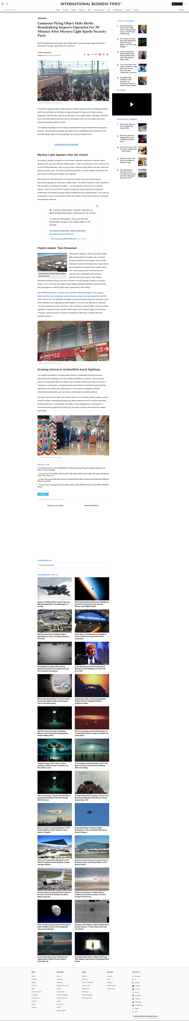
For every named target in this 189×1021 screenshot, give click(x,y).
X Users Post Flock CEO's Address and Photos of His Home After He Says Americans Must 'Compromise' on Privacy (128, 68)
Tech (108, 10)
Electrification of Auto (63, 985)
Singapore (110, 982)
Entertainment (117, 10)
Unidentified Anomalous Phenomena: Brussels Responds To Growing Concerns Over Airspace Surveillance (53, 669)
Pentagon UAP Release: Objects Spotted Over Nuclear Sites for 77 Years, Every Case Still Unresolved (92, 927)
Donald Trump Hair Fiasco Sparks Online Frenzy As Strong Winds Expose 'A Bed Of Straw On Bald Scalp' (128, 30)
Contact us (85, 979)
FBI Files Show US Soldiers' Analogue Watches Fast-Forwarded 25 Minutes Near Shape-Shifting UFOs (53, 733)
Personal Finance (99, 10)
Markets (73, 10)
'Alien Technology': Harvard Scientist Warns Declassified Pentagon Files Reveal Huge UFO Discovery (54, 798)
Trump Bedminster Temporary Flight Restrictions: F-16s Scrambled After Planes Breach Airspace (91, 830)
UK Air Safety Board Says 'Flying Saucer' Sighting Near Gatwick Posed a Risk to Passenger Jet (53, 959)
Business (82, 10)
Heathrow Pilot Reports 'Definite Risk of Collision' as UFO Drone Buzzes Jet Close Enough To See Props (90, 895)
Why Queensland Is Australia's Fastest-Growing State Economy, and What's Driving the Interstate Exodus (128, 174)
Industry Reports (61, 1010)
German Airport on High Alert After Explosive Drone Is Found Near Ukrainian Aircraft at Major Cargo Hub (54, 895)
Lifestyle (128, 10)
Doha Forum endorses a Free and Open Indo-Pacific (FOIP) (127, 126)
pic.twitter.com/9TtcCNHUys (61, 234)
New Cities (60, 1004)
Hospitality (60, 979)
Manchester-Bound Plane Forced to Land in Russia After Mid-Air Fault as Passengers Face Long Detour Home (54, 701)
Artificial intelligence (62, 995)
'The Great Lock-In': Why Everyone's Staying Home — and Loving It (128, 149)
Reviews (136, 10)
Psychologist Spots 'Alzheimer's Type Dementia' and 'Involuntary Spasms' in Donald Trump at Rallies (128, 81)
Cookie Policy (86, 988)
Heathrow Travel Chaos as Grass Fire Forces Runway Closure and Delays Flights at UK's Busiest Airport (91, 862)
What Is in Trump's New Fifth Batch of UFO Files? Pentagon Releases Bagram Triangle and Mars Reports (54, 862)
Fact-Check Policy (87, 998)
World (58, 10)
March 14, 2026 (81, 239)
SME (89, 10)
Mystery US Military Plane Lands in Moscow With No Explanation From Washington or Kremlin (54, 604)
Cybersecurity (61, 992)
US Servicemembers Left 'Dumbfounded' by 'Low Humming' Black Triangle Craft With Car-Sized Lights (92, 733)
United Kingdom (111, 985)
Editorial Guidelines (91, 505)
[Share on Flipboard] (96, 54)
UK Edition (182, 10)
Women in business (62, 998)
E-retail (59, 976)
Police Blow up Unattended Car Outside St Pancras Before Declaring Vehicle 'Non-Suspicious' (90, 636)
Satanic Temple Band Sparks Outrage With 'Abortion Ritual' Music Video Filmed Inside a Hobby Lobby (127, 55)
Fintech (59, 1007)
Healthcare (60, 982)
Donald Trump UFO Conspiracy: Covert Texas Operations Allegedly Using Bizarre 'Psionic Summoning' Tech (92, 798)
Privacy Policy (86, 985)
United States (111, 988)
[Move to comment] (107, 54)
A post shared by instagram (66, 144)
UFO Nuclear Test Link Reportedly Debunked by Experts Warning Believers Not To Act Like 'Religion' (128, 42)
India (108, 979)
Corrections (85, 992)
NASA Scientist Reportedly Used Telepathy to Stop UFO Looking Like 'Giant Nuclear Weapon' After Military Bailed (92, 604)
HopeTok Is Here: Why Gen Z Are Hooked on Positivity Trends (127, 160)
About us (84, 976)
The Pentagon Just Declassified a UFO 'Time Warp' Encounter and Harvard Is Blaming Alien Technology (91, 766)
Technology (35, 995)
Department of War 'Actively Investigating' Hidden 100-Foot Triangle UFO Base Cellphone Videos (90, 701)
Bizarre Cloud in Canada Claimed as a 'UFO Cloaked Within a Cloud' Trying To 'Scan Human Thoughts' (54, 830)
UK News (65, 10)
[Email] (103, 54)
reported (66, 167)
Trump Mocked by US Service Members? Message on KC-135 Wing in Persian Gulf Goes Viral (90, 669)
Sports (33, 1004)
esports (59, 1001)
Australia (109, 976)
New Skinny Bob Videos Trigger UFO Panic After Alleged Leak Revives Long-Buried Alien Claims (92, 959)
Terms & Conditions (87, 982)
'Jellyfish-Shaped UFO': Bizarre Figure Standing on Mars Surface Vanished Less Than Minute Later (53, 766)
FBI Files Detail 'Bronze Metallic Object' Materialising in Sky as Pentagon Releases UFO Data (53, 636)
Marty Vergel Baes (45, 52)
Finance (59, 988)
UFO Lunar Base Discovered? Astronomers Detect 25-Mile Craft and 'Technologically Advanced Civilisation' (54, 927)
